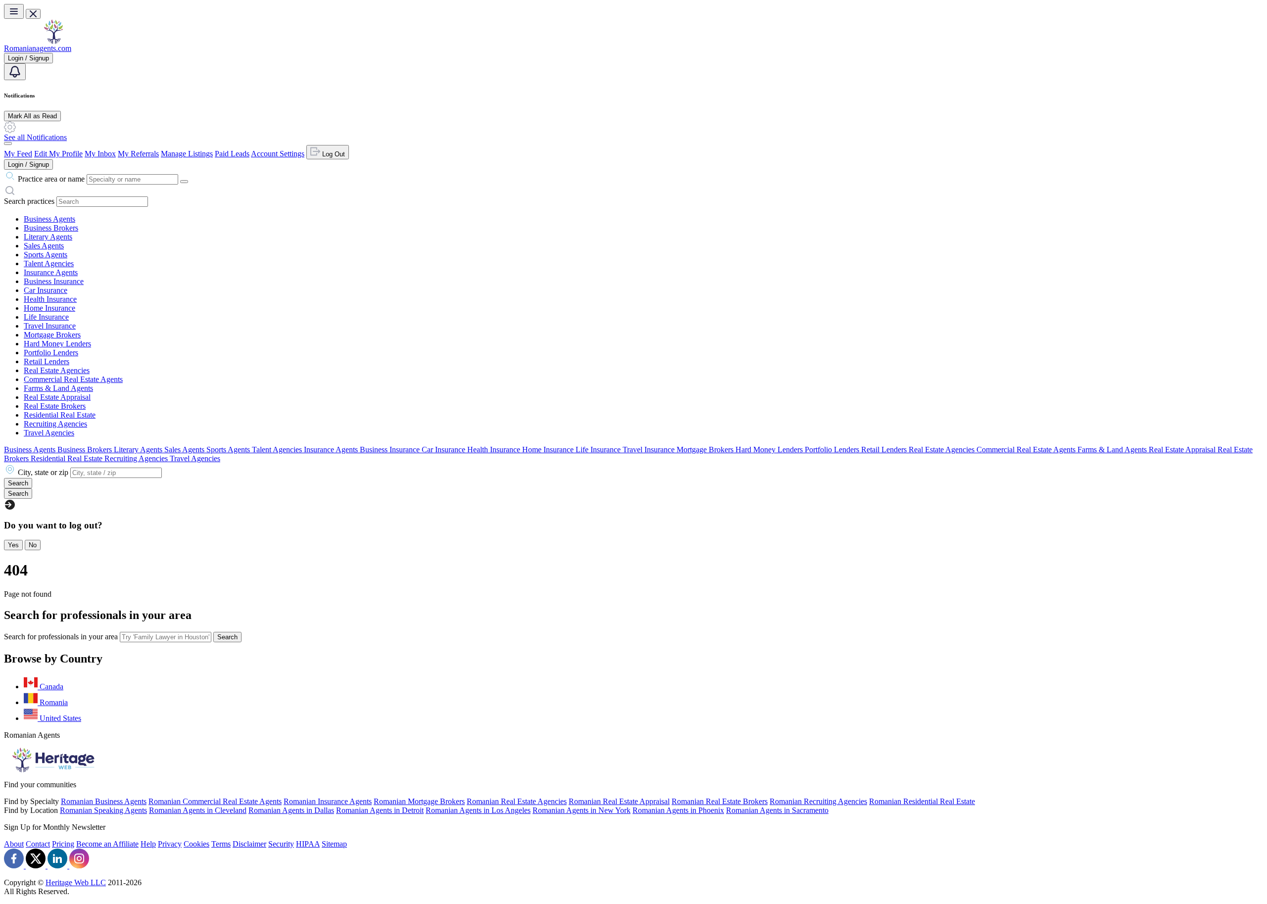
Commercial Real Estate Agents (73, 379)
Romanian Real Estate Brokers (720, 801)
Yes (13, 545)
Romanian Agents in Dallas (291, 810)
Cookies (196, 844)
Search (227, 637)
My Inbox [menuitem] (100, 153)
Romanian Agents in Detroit (380, 810)
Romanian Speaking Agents (103, 810)
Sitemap (334, 844)
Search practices (29, 201)
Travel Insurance (50, 326)
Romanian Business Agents (103, 801)
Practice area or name (51, 179)
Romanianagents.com (37, 48)
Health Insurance (50, 299)
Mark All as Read (32, 116)
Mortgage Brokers (52, 335)
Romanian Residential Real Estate (922, 801)
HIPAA (308, 844)
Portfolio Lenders (51, 352)
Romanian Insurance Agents (328, 801)
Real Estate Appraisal (57, 397)
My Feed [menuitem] (18, 153)
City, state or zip (43, 472)
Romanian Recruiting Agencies (818, 801)
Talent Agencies (49, 263)
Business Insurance (54, 281)
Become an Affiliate (107, 844)
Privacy (170, 844)
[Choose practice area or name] (184, 181)
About (14, 844)
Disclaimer (249, 844)
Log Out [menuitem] (332, 154)
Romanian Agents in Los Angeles (478, 810)
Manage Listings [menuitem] (187, 153)
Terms (221, 844)
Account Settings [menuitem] (277, 153)
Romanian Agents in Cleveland (197, 810)
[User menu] (8, 143)
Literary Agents (48, 237)
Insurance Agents (51, 272)
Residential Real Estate (60, 415)
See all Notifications (35, 137)
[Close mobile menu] (33, 14)
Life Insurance (46, 317)
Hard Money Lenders (57, 343)
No (33, 545)
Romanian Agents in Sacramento (777, 810)
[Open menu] (14, 11)
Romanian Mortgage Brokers (419, 801)
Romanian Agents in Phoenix (678, 810)
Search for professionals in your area (61, 636)
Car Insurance (45, 290)
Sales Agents (44, 245)
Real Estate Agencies (57, 370)
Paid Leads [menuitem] (232, 153)
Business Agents (49, 219)
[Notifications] (15, 71)
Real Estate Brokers (55, 406)
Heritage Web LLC (76, 882)
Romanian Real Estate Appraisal (619, 801)
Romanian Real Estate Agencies (517, 801)
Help (148, 844)
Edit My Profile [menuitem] (58, 153)
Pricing (63, 844)
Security (281, 844)
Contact (38, 844)
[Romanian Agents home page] (53, 41)
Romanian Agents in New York (582, 810)
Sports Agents (45, 254)
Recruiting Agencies (55, 424)
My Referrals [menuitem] (138, 153)
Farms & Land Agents (58, 388)
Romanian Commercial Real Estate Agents (215, 801)
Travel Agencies (49, 432)
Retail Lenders (46, 361)
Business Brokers (51, 228)
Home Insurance (49, 308)
